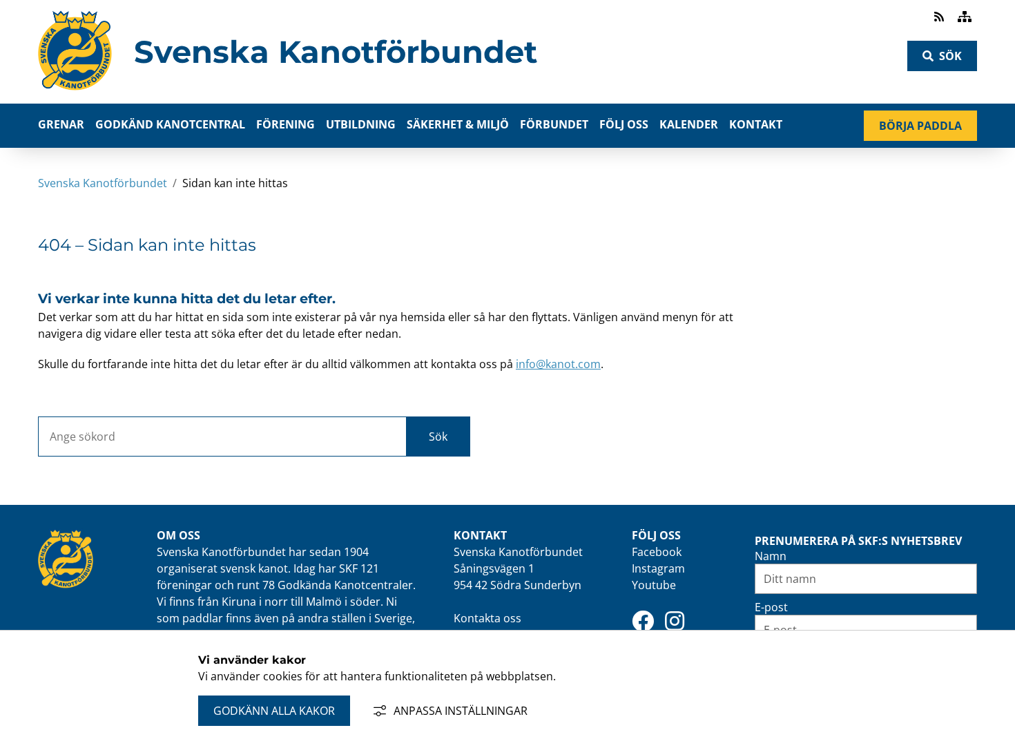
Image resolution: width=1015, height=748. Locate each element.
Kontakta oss (487, 618)
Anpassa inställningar (461, 710)
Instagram (658, 568)
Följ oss (623, 124)
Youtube (654, 585)
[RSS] (940, 16)
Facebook (657, 551)
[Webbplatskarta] (964, 16)
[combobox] (222, 436)
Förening (285, 124)
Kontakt (755, 124)
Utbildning (361, 124)
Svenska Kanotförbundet (335, 51)
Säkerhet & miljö (458, 124)
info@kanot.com (558, 364)
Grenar (61, 124)
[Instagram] (674, 621)
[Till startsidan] (75, 94)
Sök (950, 56)
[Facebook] (643, 621)
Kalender (688, 124)
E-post (771, 607)
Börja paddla (928, 128)
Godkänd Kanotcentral (170, 124)
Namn (770, 556)
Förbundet (554, 124)
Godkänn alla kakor (274, 710)
